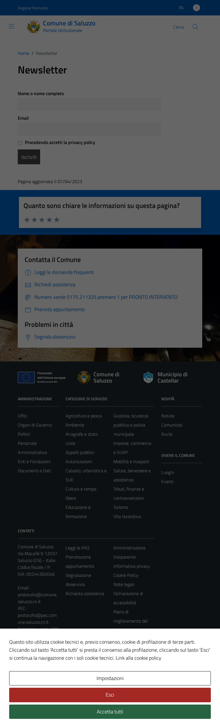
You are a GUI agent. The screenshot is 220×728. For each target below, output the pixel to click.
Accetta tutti (110, 711)
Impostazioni (110, 678)
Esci (110, 695)
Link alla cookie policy (138, 658)
